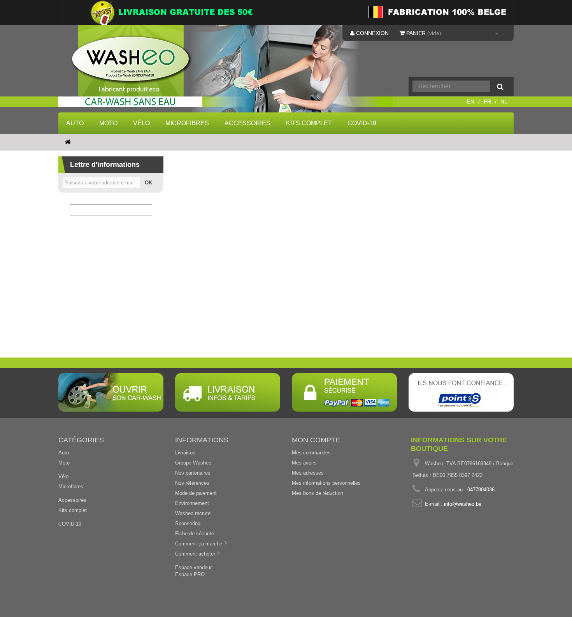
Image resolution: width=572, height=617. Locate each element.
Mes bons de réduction (317, 493)
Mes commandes (311, 453)
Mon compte (316, 440)
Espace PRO (190, 574)
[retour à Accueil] (67, 142)
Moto (108, 123)
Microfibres (187, 123)
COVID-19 (361, 123)
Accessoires (247, 123)
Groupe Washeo (193, 463)
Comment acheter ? (197, 554)
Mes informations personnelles (326, 483)
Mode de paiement (196, 493)
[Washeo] (135, 71)
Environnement (192, 503)
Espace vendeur (193, 567)
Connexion (371, 33)
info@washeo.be (462, 504)
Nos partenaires (193, 473)
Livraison (185, 453)
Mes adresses (308, 473)
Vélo (141, 123)
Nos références (192, 483)
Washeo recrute (193, 513)
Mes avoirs (304, 463)
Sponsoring (187, 523)
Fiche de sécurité (194, 533)
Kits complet (309, 123)
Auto (75, 123)
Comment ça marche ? (200, 544)
